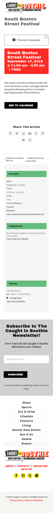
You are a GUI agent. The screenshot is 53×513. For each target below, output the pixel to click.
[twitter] (30, 475)
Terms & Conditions (33, 500)
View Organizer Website (17, 239)
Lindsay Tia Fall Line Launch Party (34, 159)
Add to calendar (21, 105)
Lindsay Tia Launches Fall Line (15, 159)
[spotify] (36, 475)
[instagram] (23, 475)
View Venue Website (15, 301)
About (10, 466)
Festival (10, 207)
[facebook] (16, 475)
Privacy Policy (16, 500)
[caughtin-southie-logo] (25, 3)
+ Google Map (15, 298)
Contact (23, 466)
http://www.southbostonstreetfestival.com (25, 214)
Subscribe (15, 374)
